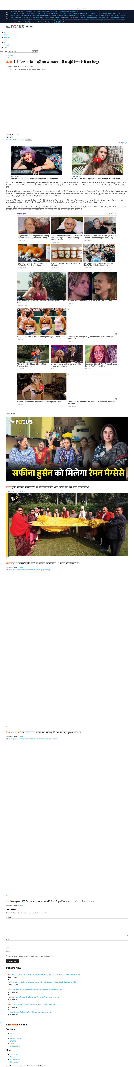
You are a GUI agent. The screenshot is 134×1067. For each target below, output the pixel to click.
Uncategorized (15, 1046)
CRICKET (13, 1033)
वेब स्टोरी (6, 45)
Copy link (28, 139)
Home (7, 55)
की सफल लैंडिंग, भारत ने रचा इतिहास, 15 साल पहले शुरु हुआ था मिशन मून (43, 732)
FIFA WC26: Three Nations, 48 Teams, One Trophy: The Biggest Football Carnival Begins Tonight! (39, 13)
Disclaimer (13, 1054)
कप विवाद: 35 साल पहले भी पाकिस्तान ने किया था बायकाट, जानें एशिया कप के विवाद (31, 1005)
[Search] (27, 26)
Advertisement (15, 1059)
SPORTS (13, 1041)
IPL (11, 1036)
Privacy (12, 1057)
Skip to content (82, 9)
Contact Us (14, 1062)
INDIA (11, 55)
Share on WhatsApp (11, 139)
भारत (5, 32)
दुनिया (5, 40)
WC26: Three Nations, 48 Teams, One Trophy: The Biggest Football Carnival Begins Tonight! (42, 982)
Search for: (4, 51)
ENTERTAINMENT (16, 1038)
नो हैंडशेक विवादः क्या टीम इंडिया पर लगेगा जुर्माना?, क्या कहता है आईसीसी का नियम (104, 15)
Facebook (21, 139)
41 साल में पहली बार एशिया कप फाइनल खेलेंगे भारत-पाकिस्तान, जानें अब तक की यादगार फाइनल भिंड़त (91, 13)
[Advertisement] (38, 4)
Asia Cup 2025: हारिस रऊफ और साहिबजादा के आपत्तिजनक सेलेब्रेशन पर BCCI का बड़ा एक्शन (78, 20)
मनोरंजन (6, 37)
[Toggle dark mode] (31, 26)
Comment (9, 917)
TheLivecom (17, 1024)
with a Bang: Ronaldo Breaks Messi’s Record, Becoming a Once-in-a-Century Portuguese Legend (44, 974)
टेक (5, 42)
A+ (11, 137)
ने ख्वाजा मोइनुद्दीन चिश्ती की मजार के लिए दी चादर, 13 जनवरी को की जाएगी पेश (42, 563)
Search (35, 51)
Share (23, 491)
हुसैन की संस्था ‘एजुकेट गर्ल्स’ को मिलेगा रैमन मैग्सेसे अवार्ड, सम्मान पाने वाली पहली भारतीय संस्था (47, 487)
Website (8, 951)
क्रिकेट (6, 35)
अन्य (5, 47)
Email (8, 947)
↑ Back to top (41, 1066)
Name (8, 939)
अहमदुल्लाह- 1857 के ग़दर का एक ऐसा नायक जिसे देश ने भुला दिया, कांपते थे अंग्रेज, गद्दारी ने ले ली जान (50, 901)
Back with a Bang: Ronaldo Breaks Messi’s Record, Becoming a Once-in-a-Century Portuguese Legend (47, 11)
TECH (12, 1043)
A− (7, 137)
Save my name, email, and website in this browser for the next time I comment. (30, 956)
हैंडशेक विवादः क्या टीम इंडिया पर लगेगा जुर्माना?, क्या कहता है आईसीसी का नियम (29, 1012)
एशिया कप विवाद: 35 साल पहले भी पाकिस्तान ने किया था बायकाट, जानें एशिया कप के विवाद (64, 15)
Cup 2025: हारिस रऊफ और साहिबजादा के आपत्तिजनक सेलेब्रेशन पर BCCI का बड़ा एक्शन (34, 997)
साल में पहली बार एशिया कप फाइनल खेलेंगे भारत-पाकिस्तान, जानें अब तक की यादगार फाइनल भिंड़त (35, 990)
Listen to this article (12, 135)
